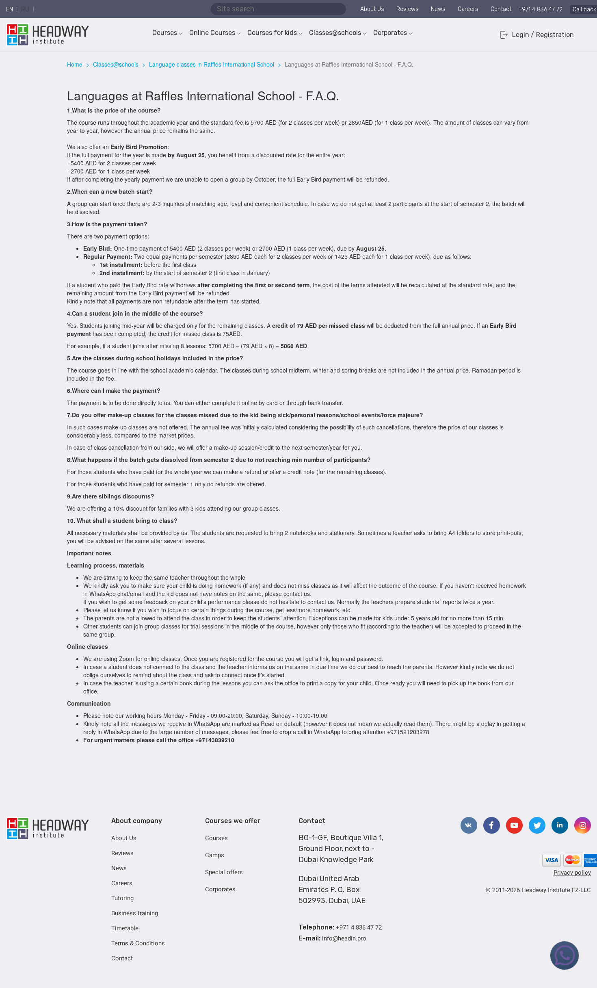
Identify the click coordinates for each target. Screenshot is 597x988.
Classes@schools (335, 33)
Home (74, 64)
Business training (134, 913)
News (438, 9)
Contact (501, 9)
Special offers (224, 872)
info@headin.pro (344, 938)
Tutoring (122, 898)
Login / (523, 35)
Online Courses (212, 33)
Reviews (407, 9)
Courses (164, 33)
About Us (372, 9)
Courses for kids (272, 33)
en (9, 9)
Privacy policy (572, 872)
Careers (468, 9)
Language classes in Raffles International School (211, 64)
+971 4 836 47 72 (540, 9)
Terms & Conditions (138, 943)
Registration (555, 35)
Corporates (390, 33)
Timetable (124, 928)
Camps (214, 855)
